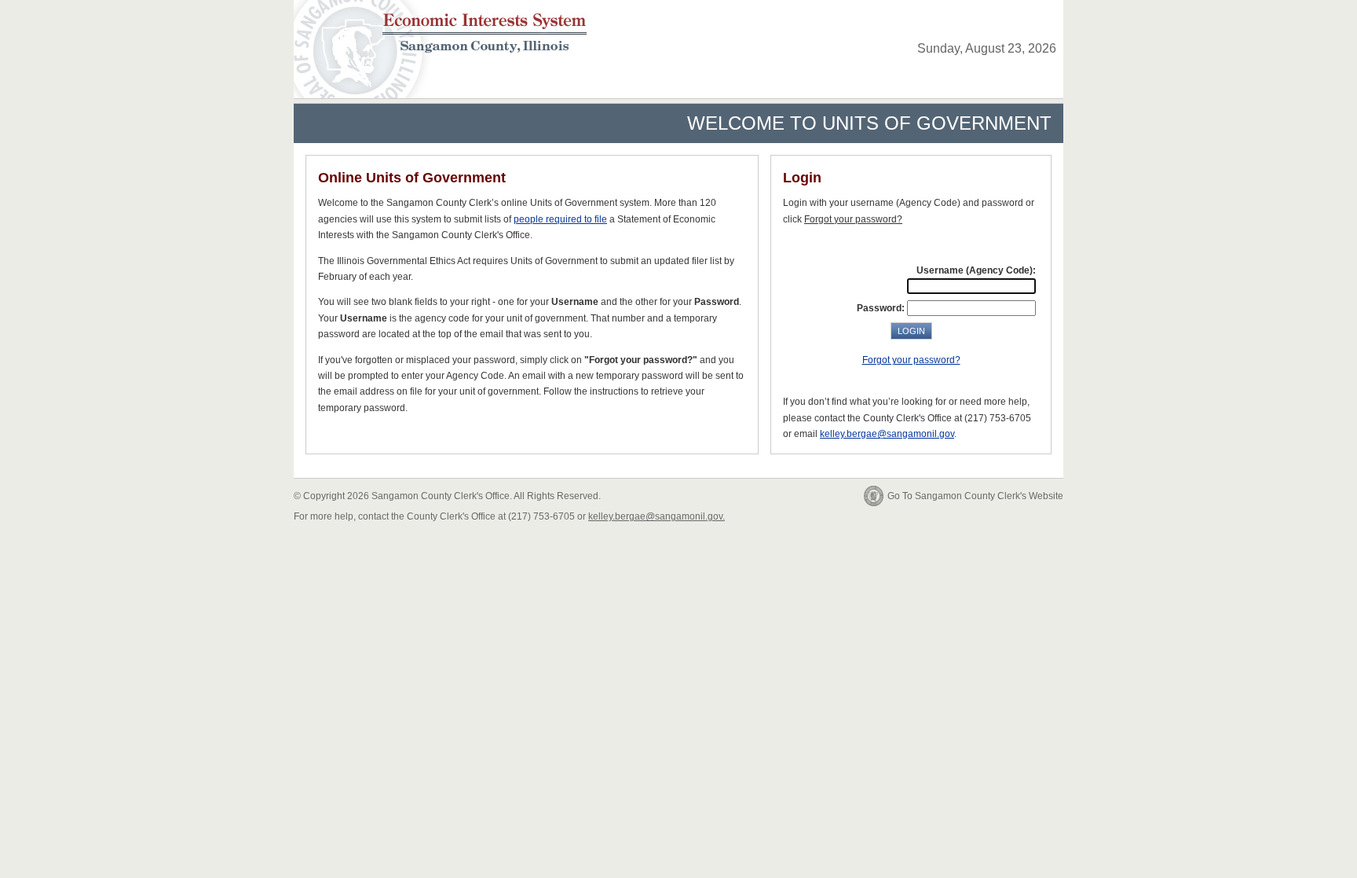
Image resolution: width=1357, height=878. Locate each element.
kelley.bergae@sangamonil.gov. (656, 516)
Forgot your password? (911, 360)
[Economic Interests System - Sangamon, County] (448, 26)
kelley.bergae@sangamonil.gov (887, 433)
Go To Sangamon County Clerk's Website (975, 495)
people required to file (560, 219)
